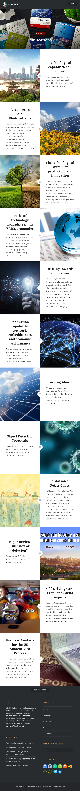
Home (45, 709)
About (45, 727)
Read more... (18, 726)
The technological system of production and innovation (17, 753)
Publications (47, 721)
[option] (40, 29)
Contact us (47, 733)
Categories (47, 715)
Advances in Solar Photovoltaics (18, 747)
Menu (73, 4)
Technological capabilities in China (19, 743)
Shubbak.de (11, 708)
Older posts (40, 690)
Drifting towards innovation (17, 765)
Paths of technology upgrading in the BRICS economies (20, 760)
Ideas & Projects (40, 39)
